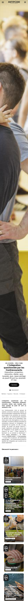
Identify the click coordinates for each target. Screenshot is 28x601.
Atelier (4, 393)
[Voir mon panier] (25, 2)
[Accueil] (14, 2)
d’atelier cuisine (11, 436)
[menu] (3, 2)
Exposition (9, 393)
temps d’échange (11, 434)
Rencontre (16, 393)
